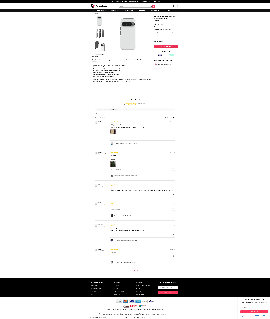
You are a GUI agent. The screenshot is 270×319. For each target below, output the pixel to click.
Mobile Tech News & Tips (143, 285)
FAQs (92, 294)
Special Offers (140, 294)
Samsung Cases (128, 10)
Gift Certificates (140, 288)
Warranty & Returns (96, 291)
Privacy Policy (132, 317)
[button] (147, 104)
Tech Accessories (155, 10)
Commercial (117, 294)
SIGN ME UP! (254, 311)
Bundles (138, 291)
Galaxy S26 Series (101, 10)
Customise (169, 10)
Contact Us (94, 285)
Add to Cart (166, 46)
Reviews (116, 288)
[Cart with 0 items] (178, 6)
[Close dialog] (268, 298)
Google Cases (141, 10)
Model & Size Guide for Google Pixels (166, 32)
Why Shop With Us (119, 291)
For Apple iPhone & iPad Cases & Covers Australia (116, 309)
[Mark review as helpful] (173, 137)
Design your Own (160, 309)
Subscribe (168, 292)
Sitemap (127, 317)
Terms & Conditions (141, 317)
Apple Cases (114, 10)
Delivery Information (96, 288)
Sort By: (165, 117)
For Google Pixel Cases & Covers (149, 309)
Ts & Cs (257, 315)
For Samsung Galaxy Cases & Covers (134, 309)
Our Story (116, 285)
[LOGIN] (174, 6)
